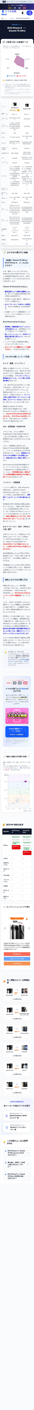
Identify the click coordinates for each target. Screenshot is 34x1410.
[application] (17, 63)
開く (27, 243)
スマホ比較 (11, 18)
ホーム (4, 18)
